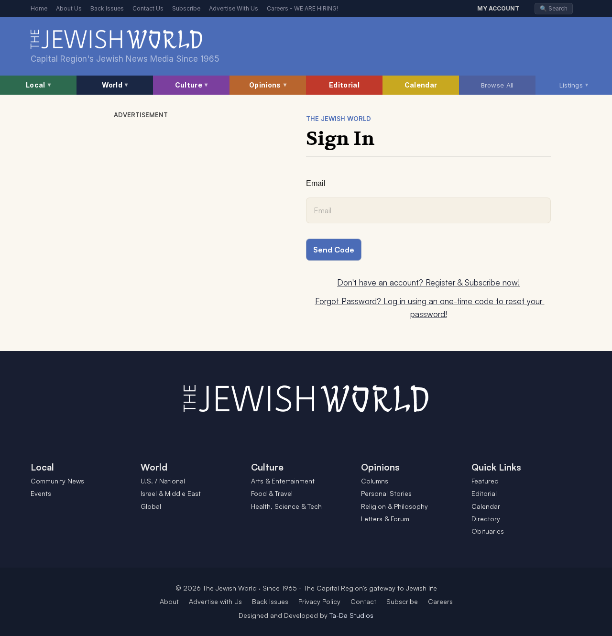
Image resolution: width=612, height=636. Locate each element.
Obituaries (487, 531)
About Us (69, 8)
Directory (485, 519)
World (115, 85)
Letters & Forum (385, 519)
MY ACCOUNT (498, 8)
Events (41, 493)
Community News (57, 481)
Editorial (344, 85)
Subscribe (186, 8)
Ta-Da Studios (351, 615)
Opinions (267, 85)
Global (151, 506)
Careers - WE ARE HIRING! (302, 8)
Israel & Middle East (171, 493)
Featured (485, 481)
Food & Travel (272, 493)
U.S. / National (163, 481)
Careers (440, 601)
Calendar (420, 85)
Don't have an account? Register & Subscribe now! (428, 282)
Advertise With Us (233, 8)
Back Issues (107, 8)
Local (38, 85)
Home (39, 8)
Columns (374, 481)
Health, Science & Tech (286, 506)
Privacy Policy (319, 601)
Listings (574, 84)
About (169, 601)
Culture (191, 85)
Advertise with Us (215, 601)
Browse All (497, 85)
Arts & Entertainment (283, 481)
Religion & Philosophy (394, 506)
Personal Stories (386, 493)
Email (316, 183)
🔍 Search (554, 8)
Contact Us (148, 8)
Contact (363, 601)
